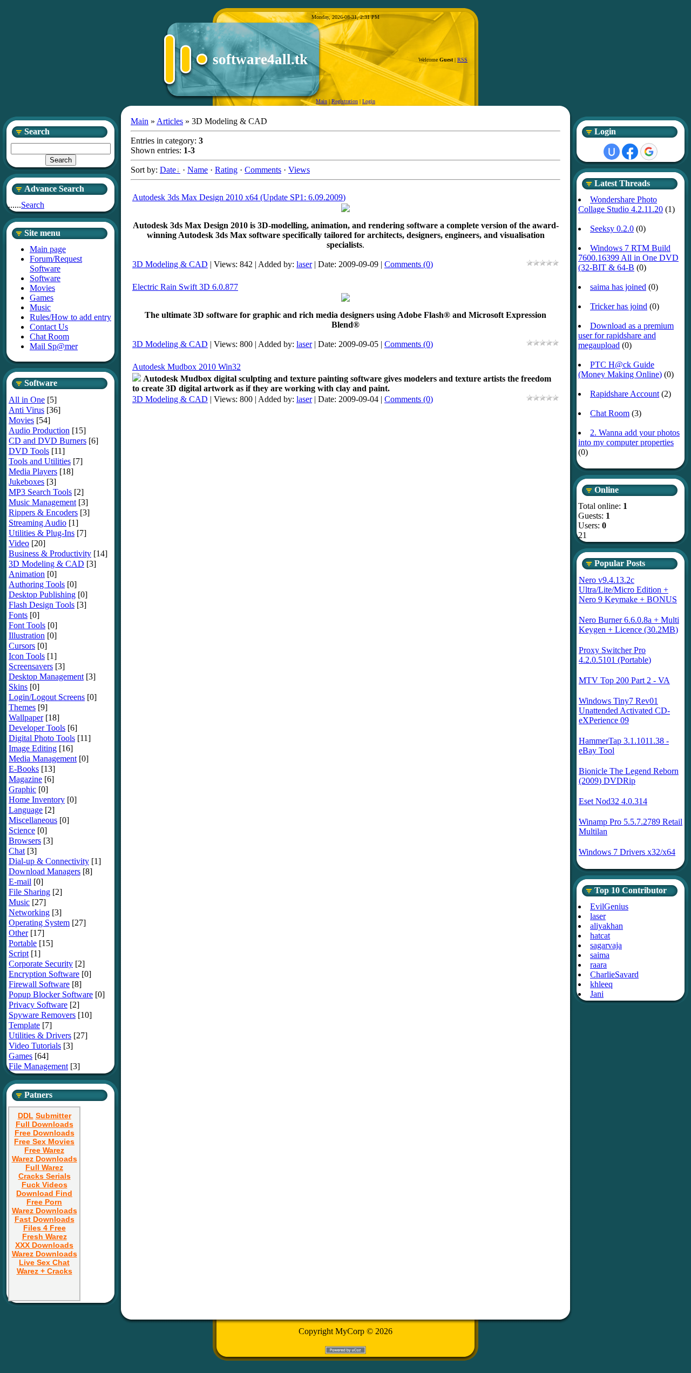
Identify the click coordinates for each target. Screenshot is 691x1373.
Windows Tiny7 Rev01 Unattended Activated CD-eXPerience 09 (624, 710)
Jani (597, 993)
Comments (263, 169)
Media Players (33, 471)
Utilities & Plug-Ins (41, 533)
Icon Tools (27, 656)
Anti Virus (26, 409)
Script (19, 953)
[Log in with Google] (649, 151)
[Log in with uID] (612, 152)
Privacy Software (38, 1004)
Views (299, 169)
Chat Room (609, 413)
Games (20, 1056)
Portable (23, 943)
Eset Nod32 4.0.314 (613, 801)
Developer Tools (37, 727)
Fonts (18, 615)
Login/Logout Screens (47, 697)
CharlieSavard (614, 974)
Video (19, 543)
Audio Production (39, 430)
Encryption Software (44, 973)
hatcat (600, 935)
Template (24, 1025)
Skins (18, 686)
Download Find (44, 1193)
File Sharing (29, 891)
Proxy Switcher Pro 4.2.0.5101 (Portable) (615, 654)
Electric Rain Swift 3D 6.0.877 (185, 286)
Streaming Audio (37, 522)
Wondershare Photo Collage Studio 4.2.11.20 (620, 204)
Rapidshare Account (624, 393)
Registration (344, 101)
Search (32, 204)
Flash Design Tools (41, 604)
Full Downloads (44, 1124)
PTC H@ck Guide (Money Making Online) (620, 369)
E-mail (20, 881)
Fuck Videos (44, 1184)
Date (168, 169)
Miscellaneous (33, 820)
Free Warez (44, 1150)
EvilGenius (609, 906)
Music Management (42, 502)
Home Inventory (37, 799)
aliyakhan (606, 925)
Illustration (27, 635)
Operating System (39, 922)
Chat (17, 850)
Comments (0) (408, 264)
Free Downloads (44, 1133)
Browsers (25, 840)
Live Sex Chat (44, 1262)
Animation (27, 574)
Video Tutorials (35, 1045)
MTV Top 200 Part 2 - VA (624, 680)
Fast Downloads (44, 1219)
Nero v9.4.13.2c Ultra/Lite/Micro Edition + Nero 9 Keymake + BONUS (628, 589)
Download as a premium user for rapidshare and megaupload (626, 335)
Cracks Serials (44, 1176)
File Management (38, 1066)
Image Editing (33, 748)
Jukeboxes (26, 481)
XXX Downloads (44, 1245)
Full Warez (44, 1167)
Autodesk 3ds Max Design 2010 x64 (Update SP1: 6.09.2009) (239, 197)
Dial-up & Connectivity (49, 861)
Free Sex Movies (44, 1141)
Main (321, 101)
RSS (462, 60)
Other (18, 932)
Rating (226, 169)
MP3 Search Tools (40, 492)
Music (19, 902)
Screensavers (31, 666)
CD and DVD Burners (47, 440)
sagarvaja (606, 945)
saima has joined (618, 286)
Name (197, 169)
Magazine (25, 779)
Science (22, 830)
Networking (29, 912)
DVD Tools (29, 451)
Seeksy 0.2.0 (612, 228)
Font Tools (27, 625)
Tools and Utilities (40, 461)
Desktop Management (46, 676)
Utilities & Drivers (40, 1035)
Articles (170, 121)
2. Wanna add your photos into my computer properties (629, 437)
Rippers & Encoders (43, 512)
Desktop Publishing (42, 594)
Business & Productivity (50, 553)
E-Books (24, 768)
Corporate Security (41, 963)
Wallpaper (26, 717)
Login (368, 101)
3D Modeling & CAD (46, 563)
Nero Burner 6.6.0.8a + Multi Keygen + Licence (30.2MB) (629, 624)
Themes (22, 707)
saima (599, 955)
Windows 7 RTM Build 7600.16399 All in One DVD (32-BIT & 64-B (628, 257)
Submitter (53, 1115)
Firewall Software (39, 984)
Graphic (22, 789)
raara (598, 964)
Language (26, 809)
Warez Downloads (44, 1158)
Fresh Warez (44, 1236)
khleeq (601, 984)
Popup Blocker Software (51, 994)
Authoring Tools (37, 584)
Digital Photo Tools (42, 738)
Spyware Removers (42, 1014)
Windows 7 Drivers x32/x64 (627, 852)
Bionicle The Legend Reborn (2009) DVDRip (629, 775)
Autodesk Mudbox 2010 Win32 (186, 366)
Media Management (43, 758)
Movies (21, 420)
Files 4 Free (44, 1228)
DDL (25, 1115)
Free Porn (44, 1202)
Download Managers (44, 871)
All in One (27, 399)
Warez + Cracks (44, 1271)
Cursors (22, 645)
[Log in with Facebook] (630, 152)
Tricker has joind (618, 306)
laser (304, 264)
